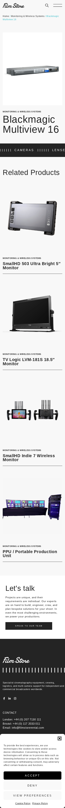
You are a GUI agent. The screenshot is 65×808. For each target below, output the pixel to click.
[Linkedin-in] (9, 698)
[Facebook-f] (4, 698)
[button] (59, 738)
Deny (32, 785)
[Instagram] (15, 698)
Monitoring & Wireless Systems (27, 16)
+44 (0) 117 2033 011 (26, 723)
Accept (32, 775)
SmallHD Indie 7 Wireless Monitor (29, 458)
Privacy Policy (40, 803)
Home (6, 16)
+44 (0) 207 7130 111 (27, 719)
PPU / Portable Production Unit (30, 553)
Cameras (24, 150)
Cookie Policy (23, 803)
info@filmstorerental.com (28, 727)
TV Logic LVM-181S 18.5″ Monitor (29, 361)
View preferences (32, 795)
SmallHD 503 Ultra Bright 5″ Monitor (32, 265)
